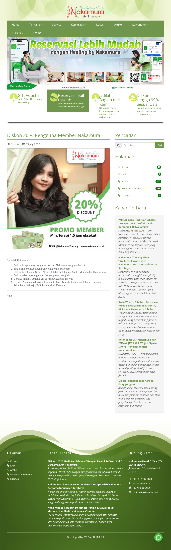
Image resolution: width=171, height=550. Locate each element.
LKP (123, 174)
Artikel (118, 24)
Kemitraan (78, 24)
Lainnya (125, 195)
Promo (37, 33)
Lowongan (139, 24)
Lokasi (100, 24)
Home (15, 24)
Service (56, 24)
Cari (159, 145)
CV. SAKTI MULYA (94, 536)
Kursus (16, 33)
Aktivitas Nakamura (131, 188)
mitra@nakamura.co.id (146, 492)
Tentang (35, 24)
